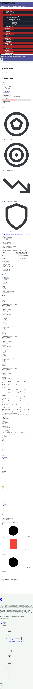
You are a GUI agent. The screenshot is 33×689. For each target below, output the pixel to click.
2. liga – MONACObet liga (11, 12)
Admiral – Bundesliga (11, 51)
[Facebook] (1, 600)
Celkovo (3, 276)
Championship (9, 26)
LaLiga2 (8, 31)
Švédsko (4, 504)
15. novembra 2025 (9, 93)
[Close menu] (0, 627)
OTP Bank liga (9, 48)
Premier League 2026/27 (12, 639)
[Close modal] (0, 688)
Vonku (9, 276)
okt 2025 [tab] (10, 522)
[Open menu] (1, 59)
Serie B (7, 36)
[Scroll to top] (1, 624)
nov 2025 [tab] (15, 522)
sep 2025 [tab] (4, 522)
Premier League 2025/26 (15, 641)
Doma (7, 276)
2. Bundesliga (9, 41)
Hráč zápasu (15, 24)
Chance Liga (9, 44)
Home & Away (5, 579)
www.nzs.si (7, 91)
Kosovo (3, 472)
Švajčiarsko (4, 457)
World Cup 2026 (9, 53)
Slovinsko (4, 488)
